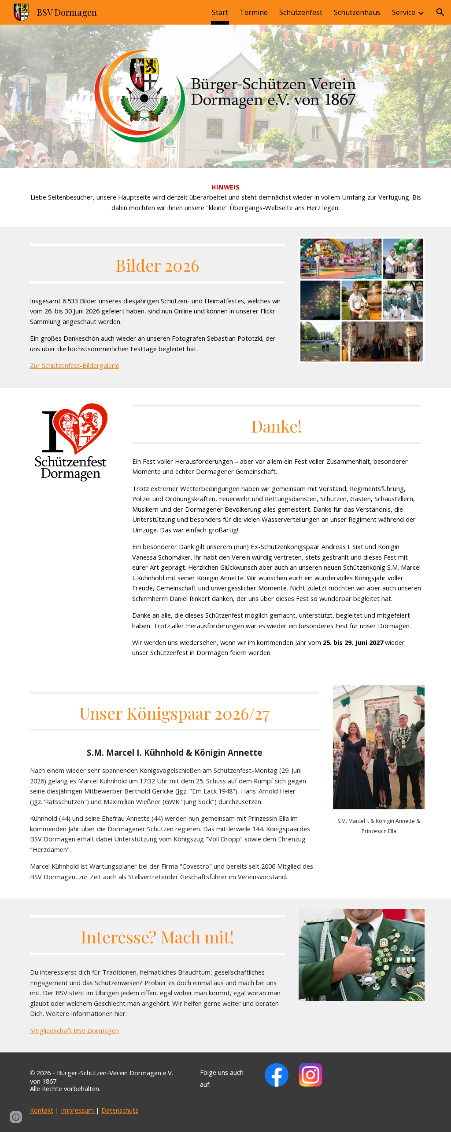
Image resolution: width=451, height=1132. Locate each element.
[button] (440, 12)
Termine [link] (254, 12)
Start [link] (220, 12)
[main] (225, 197)
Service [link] (403, 12)
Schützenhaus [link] (357, 12)
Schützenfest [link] (300, 12)
